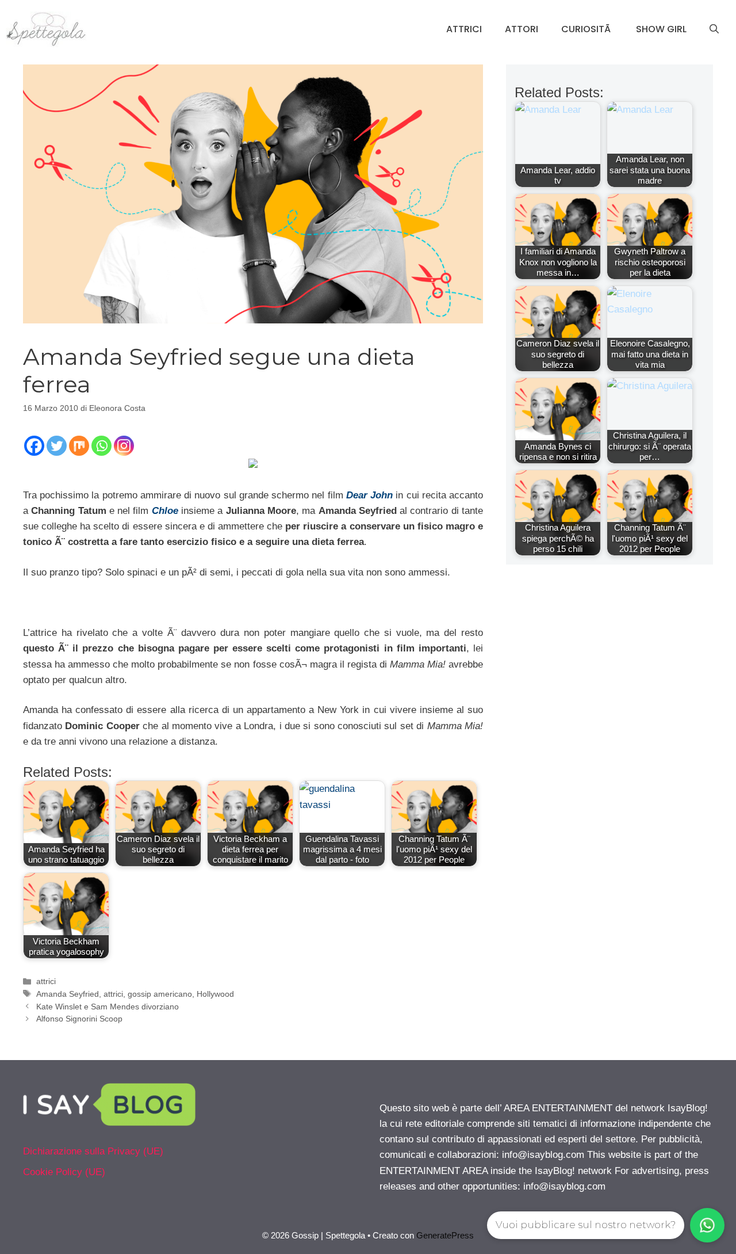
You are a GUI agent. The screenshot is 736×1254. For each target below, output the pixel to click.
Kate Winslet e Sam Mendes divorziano (107, 1006)
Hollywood (215, 993)
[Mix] (79, 446)
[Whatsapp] (101, 446)
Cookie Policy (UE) (64, 1172)
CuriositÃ (587, 29)
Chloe (165, 510)
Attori (521, 29)
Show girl (661, 29)
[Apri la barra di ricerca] (714, 29)
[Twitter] (57, 446)
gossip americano (160, 993)
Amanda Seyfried (67, 993)
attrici (46, 981)
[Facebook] (34, 446)
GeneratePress (445, 1235)
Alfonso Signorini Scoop (79, 1018)
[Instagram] (124, 446)
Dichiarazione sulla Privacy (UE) (93, 1151)
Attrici (464, 29)
